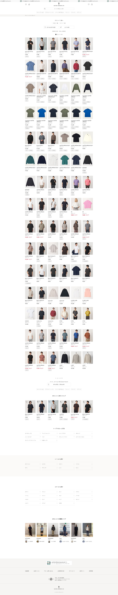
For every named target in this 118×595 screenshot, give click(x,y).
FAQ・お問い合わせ (48, 571)
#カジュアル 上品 (40, 12)
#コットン (67, 12)
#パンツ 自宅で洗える (60, 12)
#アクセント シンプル (49, 12)
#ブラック (79, 12)
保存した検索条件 (62, 31)
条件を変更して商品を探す (59, 384)
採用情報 (91, 571)
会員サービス (36, 571)
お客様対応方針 (61, 571)
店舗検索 (27, 571)
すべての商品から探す (59, 8)
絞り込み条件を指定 (51, 27)
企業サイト (82, 571)
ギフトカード (72, 571)
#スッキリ (73, 12)
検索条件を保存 (55, 31)
